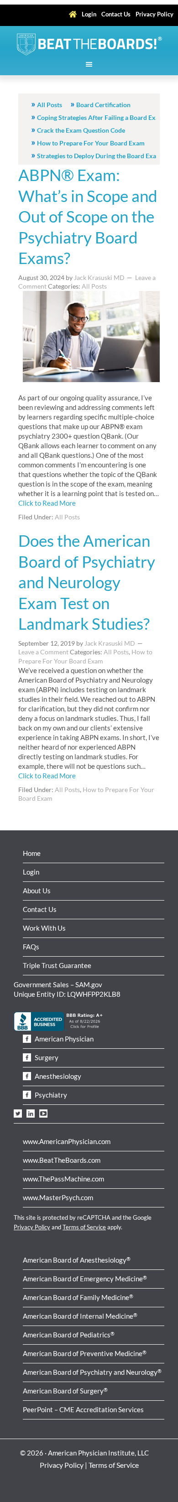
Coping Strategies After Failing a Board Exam (100, 117)
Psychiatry (50, 1095)
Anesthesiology (57, 1076)
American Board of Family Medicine (78, 1297)
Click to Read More (47, 503)
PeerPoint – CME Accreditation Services (83, 1409)
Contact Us (40, 909)
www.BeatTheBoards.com (61, 1160)
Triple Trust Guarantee (57, 965)
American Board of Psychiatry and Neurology (92, 1372)
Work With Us (44, 928)
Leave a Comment (43, 652)
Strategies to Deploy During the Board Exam (99, 156)
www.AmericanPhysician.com (66, 1141)
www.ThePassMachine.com (63, 1179)
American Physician (63, 1039)
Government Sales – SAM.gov (58, 984)
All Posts (49, 105)
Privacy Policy (32, 1227)
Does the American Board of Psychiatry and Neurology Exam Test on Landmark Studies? (86, 582)
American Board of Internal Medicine (80, 1316)
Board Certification (103, 105)
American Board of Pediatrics (69, 1335)
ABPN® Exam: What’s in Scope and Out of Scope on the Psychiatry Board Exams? (87, 216)
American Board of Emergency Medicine (85, 1278)
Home (32, 853)
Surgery (45, 1057)
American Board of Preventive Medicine (85, 1353)
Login (31, 872)
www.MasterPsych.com (58, 1197)
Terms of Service (84, 1227)
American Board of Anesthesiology (77, 1260)
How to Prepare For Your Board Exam (91, 143)
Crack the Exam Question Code (81, 130)
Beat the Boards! (89, 44)
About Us (37, 890)
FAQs (31, 947)
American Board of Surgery (65, 1391)
